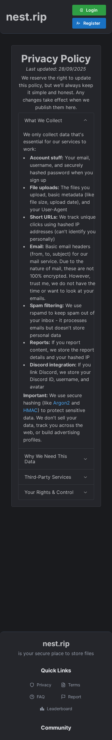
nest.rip (26, 16)
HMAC (30, 410)
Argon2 (61, 403)
